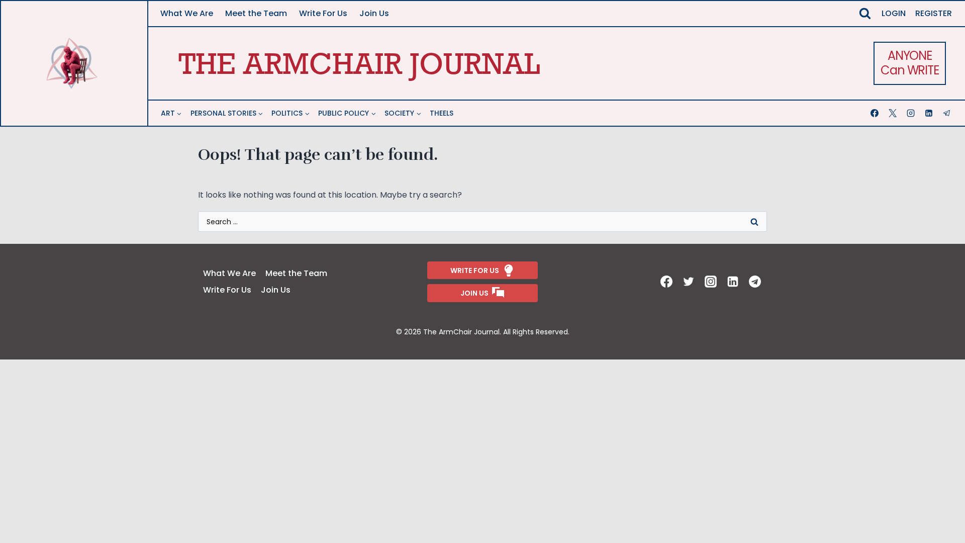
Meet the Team (256, 13)
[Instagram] (912, 113)
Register (933, 13)
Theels (441, 113)
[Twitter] (690, 282)
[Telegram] (948, 113)
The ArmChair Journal (359, 63)
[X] (894, 113)
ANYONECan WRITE (909, 62)
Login (894, 13)
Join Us (374, 13)
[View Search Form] (865, 14)
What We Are (186, 13)
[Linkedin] (930, 113)
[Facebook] (875, 113)
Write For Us (323, 13)
